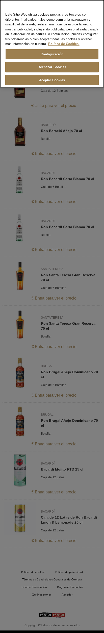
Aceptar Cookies (52, 80)
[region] (52, 44)
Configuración (52, 54)
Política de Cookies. (64, 44)
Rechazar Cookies (52, 67)
